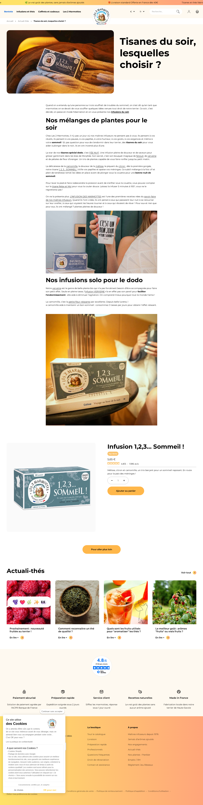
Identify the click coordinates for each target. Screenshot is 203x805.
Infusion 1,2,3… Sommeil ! (145, 446)
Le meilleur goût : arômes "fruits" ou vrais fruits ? (171, 630)
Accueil (10, 21)
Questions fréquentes (98, 754)
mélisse (99, 166)
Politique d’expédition (135, 791)
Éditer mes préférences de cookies (22, 794)
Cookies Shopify (15, 751)
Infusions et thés (25, 11)
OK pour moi (49, 790)
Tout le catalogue (96, 734)
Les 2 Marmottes (72, 11)
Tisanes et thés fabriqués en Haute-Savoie (174, 2)
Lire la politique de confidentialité (19, 742)
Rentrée (8, 11)
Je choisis (18, 790)
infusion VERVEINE (95, 291)
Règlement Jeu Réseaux (140, 765)
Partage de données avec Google (22, 754)
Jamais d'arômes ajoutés (141, 739)
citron (122, 166)
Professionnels (95, 749)
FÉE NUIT (94, 152)
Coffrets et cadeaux (48, 11)
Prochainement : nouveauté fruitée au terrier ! (27, 630)
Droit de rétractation (98, 759)
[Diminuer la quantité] (112, 480)
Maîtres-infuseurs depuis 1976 (143, 734)
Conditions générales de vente (80, 791)
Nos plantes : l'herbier (139, 754)
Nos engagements (137, 744)
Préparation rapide (97, 744)
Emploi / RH (134, 759)
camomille (71, 166)
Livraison (92, 739)
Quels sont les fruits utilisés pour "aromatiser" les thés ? (124, 630)
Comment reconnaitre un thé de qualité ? (76, 630)
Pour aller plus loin (101, 549)
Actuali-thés (23, 21)
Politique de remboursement (110, 791)
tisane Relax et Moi (61, 186)
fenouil (139, 156)
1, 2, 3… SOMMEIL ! (68, 169)
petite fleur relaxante (79, 301)
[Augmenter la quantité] (124, 480)
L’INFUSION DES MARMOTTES (85, 196)
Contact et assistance (98, 765)
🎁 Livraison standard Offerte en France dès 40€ (104, 2)
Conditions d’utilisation (158, 791)
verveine (152, 156)
